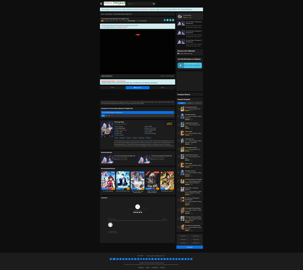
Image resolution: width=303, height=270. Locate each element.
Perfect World (188, 131)
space (186, 126)
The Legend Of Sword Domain (193, 208)
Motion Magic (122, 128)
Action (116, 137)
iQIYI (151, 126)
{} (135, 229)
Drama (199, 181)
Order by (195, 242)
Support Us (141, 267)
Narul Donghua (131, 20)
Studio (183, 239)
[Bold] (115, 229)
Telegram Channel (122, 27)
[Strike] (122, 229)
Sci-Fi (199, 109)
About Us (162, 267)
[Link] (133, 229)
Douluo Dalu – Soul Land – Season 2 (192, 188)
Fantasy (128, 137)
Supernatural (194, 142)
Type (183, 242)
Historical (135, 137)
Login (165, 219)
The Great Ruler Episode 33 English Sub (124, 155)
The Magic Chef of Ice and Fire (193, 217)
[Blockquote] (128, 229)
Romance (148, 137)
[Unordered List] (126, 229)
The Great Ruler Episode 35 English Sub (161, 155)
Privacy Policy (154, 267)
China (120, 131)
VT (106, 115)
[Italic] (117, 229)
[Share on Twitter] (167, 20)
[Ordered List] (124, 229)
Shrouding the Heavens (191, 107)
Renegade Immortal (190, 114)
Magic (186, 220)
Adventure (122, 137)
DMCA (147, 267)
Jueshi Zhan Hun (189, 139)
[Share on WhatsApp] (170, 20)
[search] (154, 4)
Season (195, 236)
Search (190, 247)
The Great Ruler (143, 20)
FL (109, 115)
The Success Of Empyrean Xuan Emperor (192, 198)
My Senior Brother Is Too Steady (193, 179)
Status (195, 239)
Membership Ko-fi (145, 9)
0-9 (114, 259)
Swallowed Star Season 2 (191, 123)
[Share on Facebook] (165, 20)
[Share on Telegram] (173, 20)
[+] (137, 229)
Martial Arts (141, 137)
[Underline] (120, 229)
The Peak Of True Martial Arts (192, 225)
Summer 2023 (152, 129)
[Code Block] (131, 229)
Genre (183, 236)
